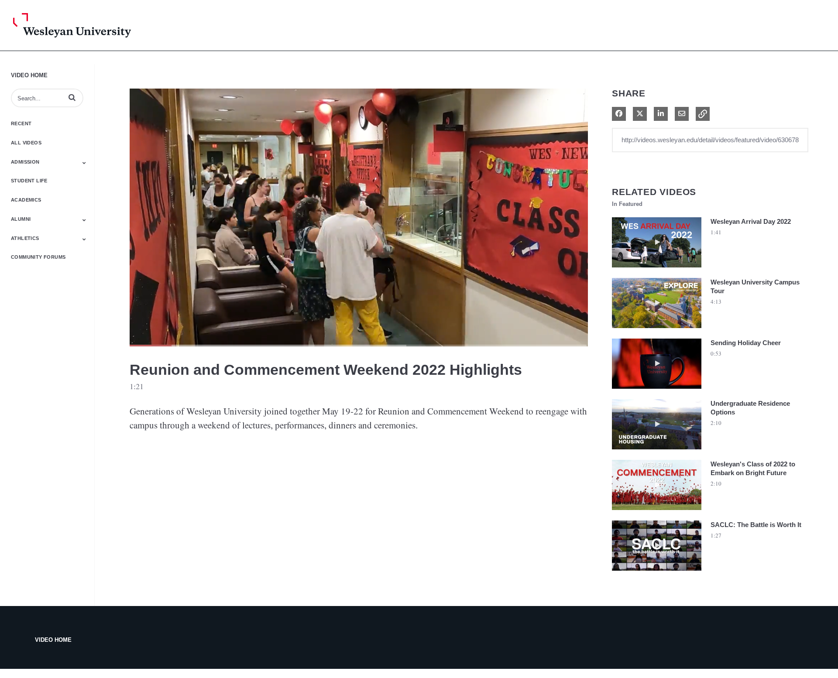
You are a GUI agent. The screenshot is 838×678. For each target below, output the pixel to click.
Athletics (25, 238)
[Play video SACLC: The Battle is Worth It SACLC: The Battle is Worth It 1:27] (656, 572)
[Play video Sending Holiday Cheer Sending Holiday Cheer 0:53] (656, 390)
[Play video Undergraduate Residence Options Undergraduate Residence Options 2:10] (656, 451)
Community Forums (38, 257)
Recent (21, 123)
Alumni (21, 219)
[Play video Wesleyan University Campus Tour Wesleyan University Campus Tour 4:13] (656, 330)
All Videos (26, 142)
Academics (26, 199)
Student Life (29, 180)
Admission (25, 161)
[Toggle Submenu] (84, 162)
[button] (72, 97)
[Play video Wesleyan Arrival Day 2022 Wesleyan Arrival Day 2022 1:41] (656, 269)
